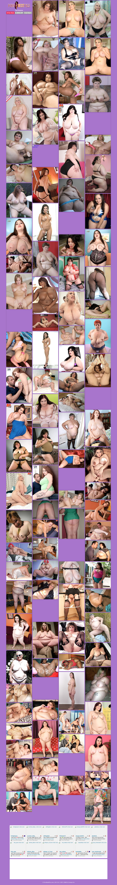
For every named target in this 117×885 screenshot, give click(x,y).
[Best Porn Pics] (19, 5)
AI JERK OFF (19, 13)
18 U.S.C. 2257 (59, 882)
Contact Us (71, 882)
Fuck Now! (27, 13)
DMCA (65, 882)
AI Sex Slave (10, 13)
